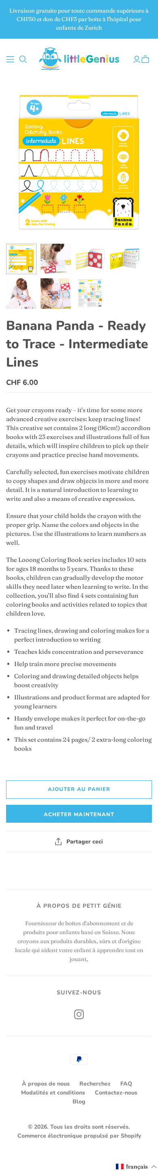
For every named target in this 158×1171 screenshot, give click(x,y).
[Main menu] (10, 59)
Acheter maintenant (79, 814)
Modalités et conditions (53, 1093)
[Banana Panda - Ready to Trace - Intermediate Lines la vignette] (21, 259)
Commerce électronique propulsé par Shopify (79, 1136)
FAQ (126, 1084)
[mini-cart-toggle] (146, 59)
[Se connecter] (136, 59)
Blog (79, 1101)
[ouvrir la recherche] (23, 59)
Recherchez (95, 1084)
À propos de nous (46, 1084)
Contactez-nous (116, 1093)
